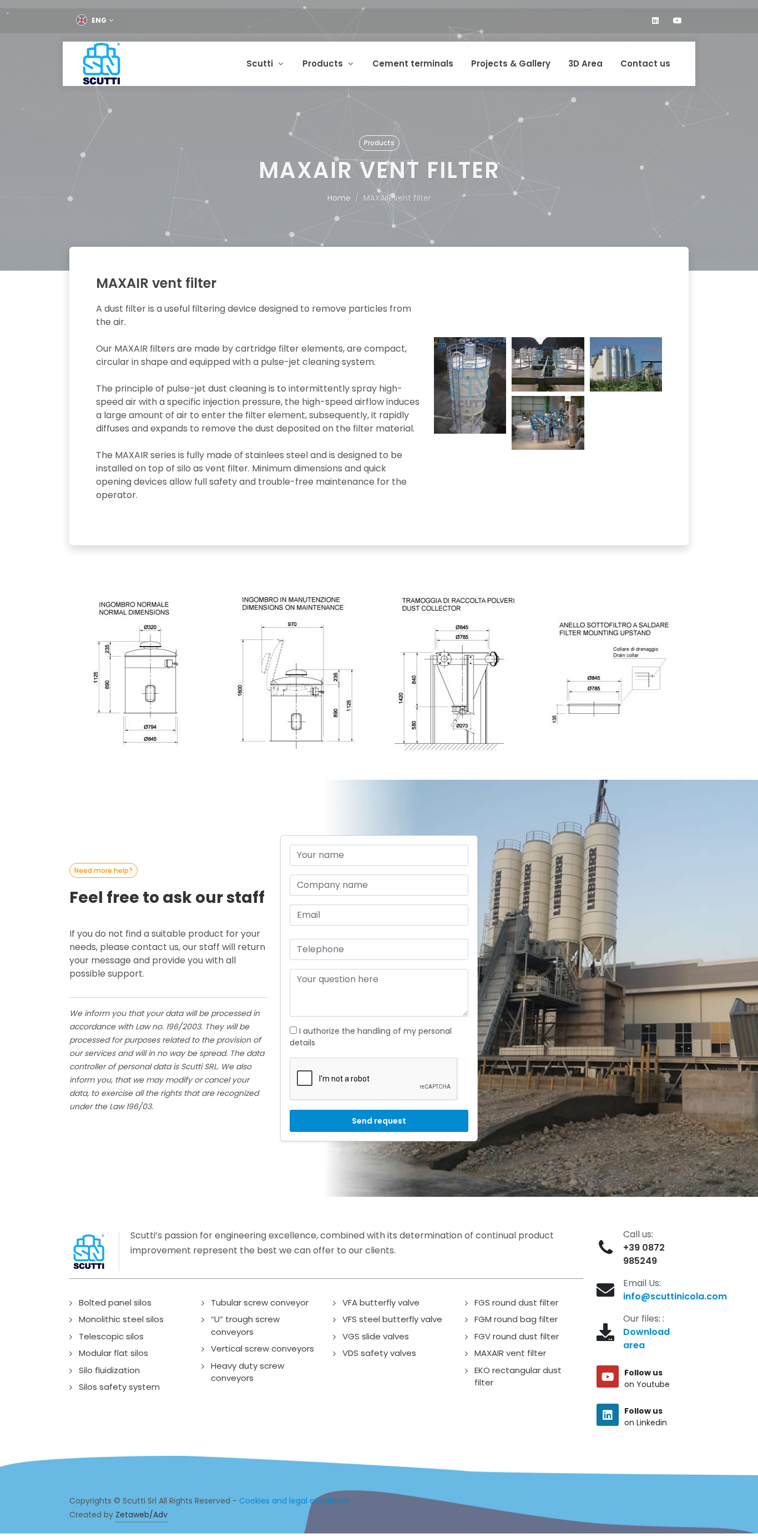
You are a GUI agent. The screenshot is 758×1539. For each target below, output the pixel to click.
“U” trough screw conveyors (245, 1325)
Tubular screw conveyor (260, 1302)
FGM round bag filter (516, 1319)
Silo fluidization (109, 1370)
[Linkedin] (655, 20)
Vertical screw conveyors (262, 1348)
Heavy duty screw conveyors (247, 1372)
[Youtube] (677, 20)
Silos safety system (119, 1387)
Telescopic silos (111, 1336)
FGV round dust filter (516, 1336)
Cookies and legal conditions (294, 1500)
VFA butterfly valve (381, 1302)
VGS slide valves (375, 1336)
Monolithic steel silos (121, 1319)
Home (339, 198)
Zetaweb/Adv (141, 1514)
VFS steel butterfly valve (392, 1319)
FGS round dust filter (516, 1302)
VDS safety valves (379, 1353)
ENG (99, 20)
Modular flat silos (113, 1353)
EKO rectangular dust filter (518, 1376)
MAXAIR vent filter (510, 1353)
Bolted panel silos (115, 1302)
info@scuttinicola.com (675, 1296)
